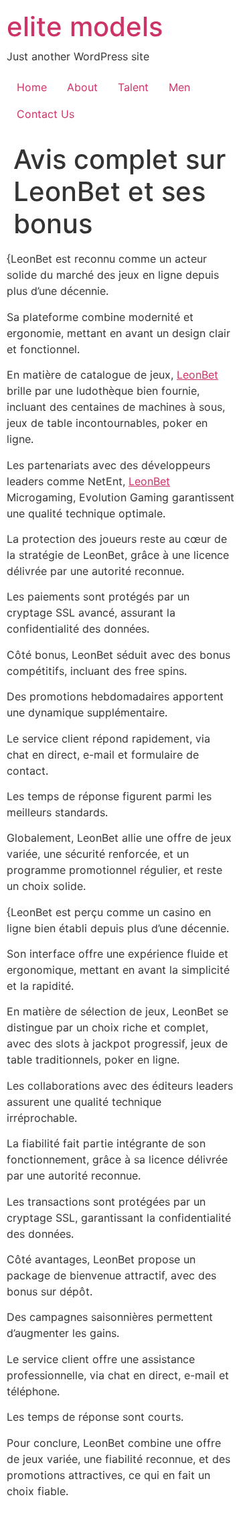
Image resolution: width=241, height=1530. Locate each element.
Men (179, 87)
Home (32, 87)
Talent (133, 87)
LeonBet (197, 374)
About (82, 87)
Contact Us (45, 114)
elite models (85, 26)
